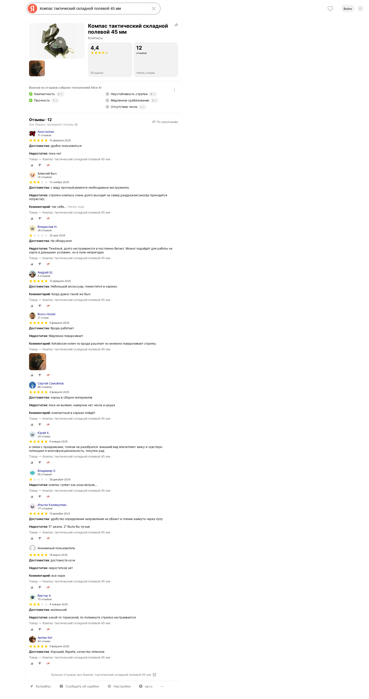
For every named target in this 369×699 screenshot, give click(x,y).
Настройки (122, 686)
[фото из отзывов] (37, 362)
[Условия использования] (174, 90)
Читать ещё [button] (75, 206)
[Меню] (360, 8)
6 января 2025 (58, 441)
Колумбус (43, 686)
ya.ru (148, 686)
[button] (37, 68)
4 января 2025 (59, 604)
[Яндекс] (32, 8)
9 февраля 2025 (59, 322)
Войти (348, 8)
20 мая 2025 (57, 235)
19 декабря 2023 (60, 513)
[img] (38, 140)
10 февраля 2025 (60, 140)
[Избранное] (330, 8)
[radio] (32, 165)
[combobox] (92, 8)
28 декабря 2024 (60, 479)
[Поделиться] (176, 24)
